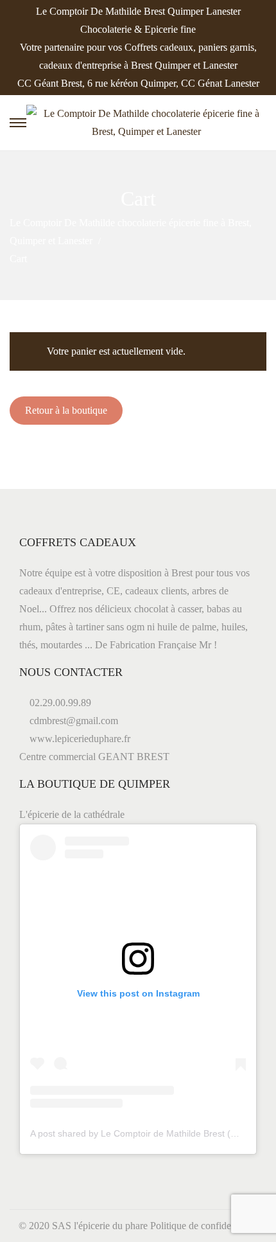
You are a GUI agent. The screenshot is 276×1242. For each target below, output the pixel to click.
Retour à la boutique (66, 410)
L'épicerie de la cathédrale (72, 814)
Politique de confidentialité (204, 1225)
